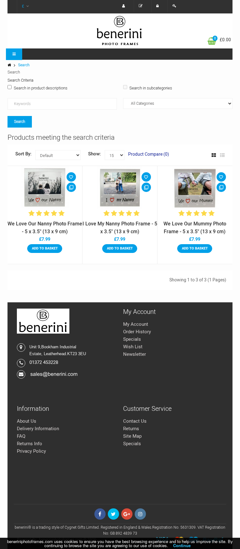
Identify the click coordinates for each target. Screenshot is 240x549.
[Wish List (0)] (142, 6)
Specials (132, 339)
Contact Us (135, 421)
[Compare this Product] (71, 187)
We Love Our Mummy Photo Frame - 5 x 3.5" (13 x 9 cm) (194, 228)
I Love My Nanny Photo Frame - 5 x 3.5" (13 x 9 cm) (119, 228)
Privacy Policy (31, 451)
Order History (137, 331)
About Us (26, 421)
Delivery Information (38, 428)
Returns (131, 428)
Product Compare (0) (148, 154)
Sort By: (23, 153)
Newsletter (134, 354)
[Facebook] (100, 514)
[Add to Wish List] (71, 177)
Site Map (132, 436)
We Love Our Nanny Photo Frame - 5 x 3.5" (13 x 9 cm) (45, 228)
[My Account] (125, 6)
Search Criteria (20, 80)
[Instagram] (140, 514)
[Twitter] (113, 514)
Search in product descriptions (41, 88)
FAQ (21, 436)
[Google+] (126, 514)
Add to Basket (45, 248)
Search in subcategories (150, 88)
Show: (94, 153)
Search (24, 65)
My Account (135, 324)
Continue (182, 545)
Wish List (132, 346)
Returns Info (29, 443)
